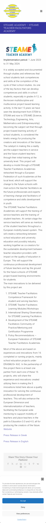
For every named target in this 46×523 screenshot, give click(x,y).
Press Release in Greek (15, 435)
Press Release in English (16, 441)
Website (8, 429)
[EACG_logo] (12, 5)
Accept (23, 501)
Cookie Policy (21, 519)
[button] (42, 479)
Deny (23, 507)
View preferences (23, 514)
